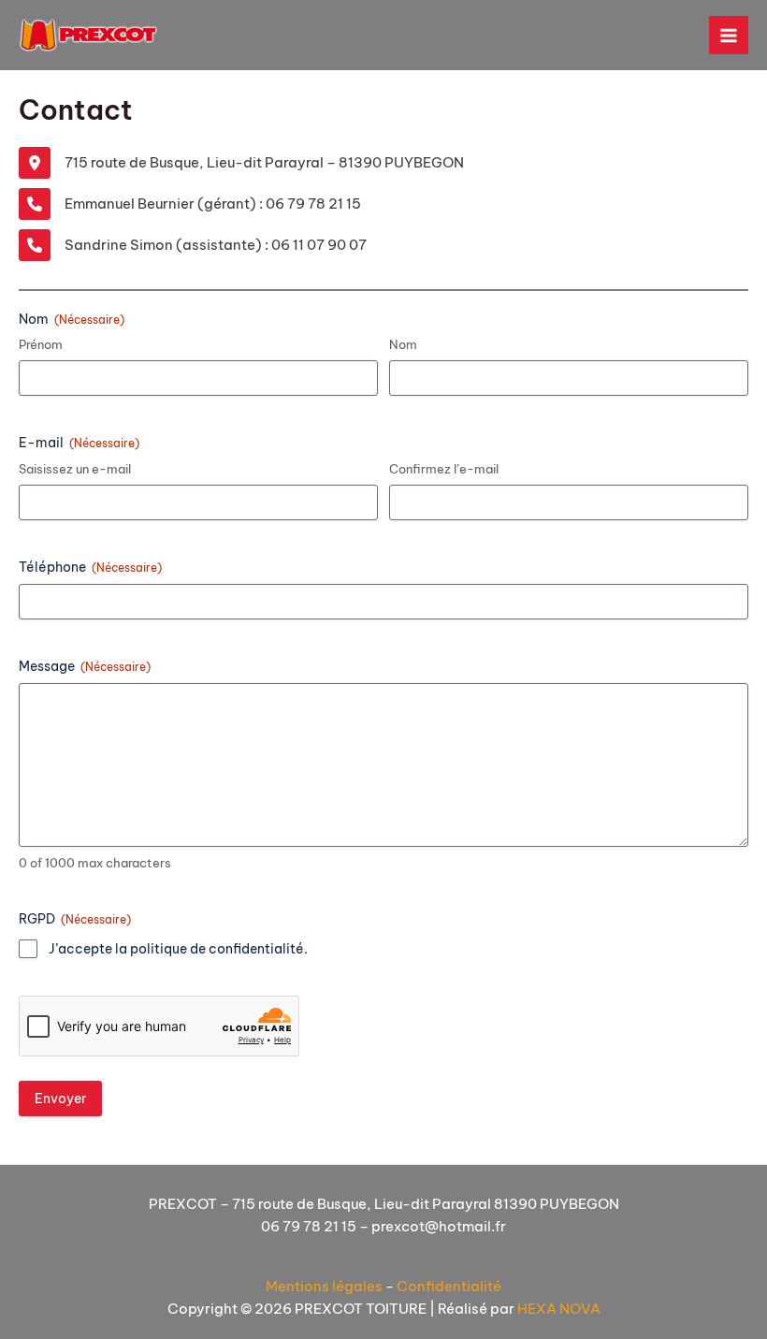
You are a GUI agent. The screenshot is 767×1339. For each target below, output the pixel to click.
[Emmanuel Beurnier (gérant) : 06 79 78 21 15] (190, 204)
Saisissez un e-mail (75, 468)
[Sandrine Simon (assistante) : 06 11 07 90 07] (193, 245)
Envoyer (60, 1098)
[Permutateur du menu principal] (728, 35)
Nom (403, 344)
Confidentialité (449, 1286)
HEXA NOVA (559, 1308)
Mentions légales (324, 1286)
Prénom (41, 344)
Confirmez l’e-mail (444, 468)
